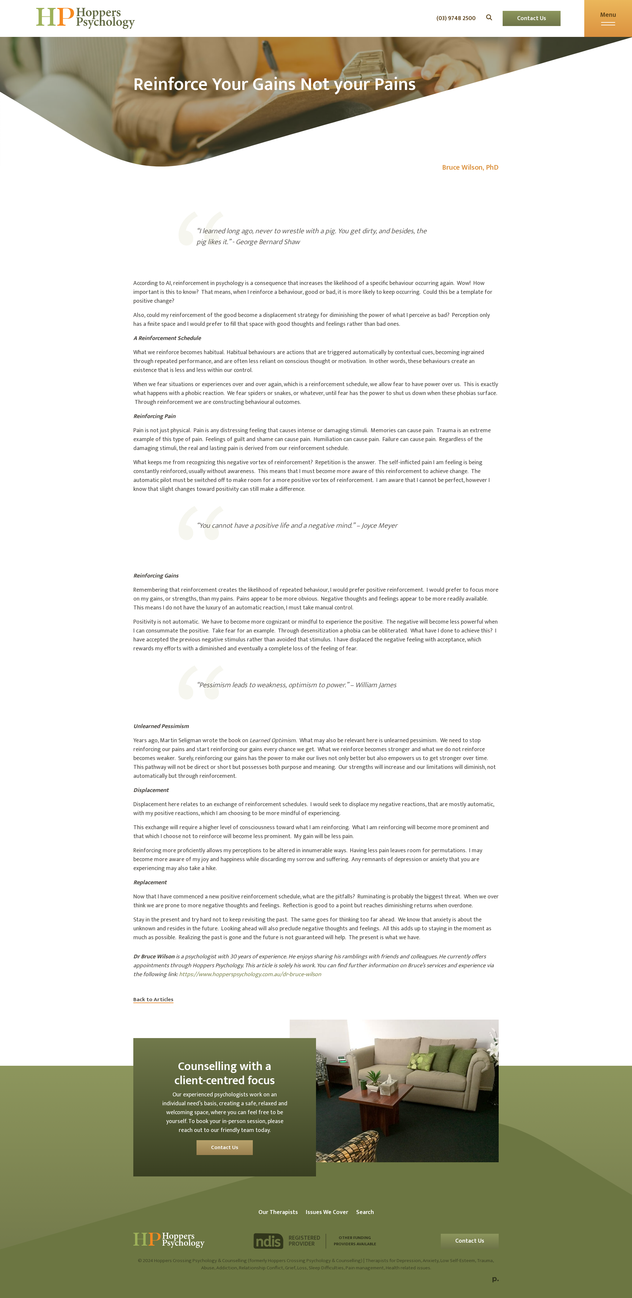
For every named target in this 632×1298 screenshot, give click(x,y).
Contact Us (531, 18)
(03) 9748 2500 (456, 18)
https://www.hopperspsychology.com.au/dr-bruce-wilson (250, 974)
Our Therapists (278, 1212)
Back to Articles (153, 999)
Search (365, 1212)
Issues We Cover (327, 1212)
